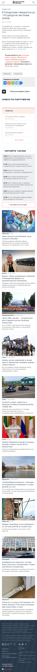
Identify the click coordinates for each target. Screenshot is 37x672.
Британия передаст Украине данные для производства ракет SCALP (18, 192)
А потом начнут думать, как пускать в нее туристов (18, 527)
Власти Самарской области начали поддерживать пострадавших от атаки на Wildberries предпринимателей (17, 158)
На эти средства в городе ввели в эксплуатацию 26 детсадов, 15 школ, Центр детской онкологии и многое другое (18, 487)
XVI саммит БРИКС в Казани (15, 118)
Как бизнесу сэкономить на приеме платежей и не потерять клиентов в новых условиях (18, 566)
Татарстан (17, 74)
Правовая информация (9, 653)
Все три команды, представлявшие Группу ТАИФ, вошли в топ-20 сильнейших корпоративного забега (18, 365)
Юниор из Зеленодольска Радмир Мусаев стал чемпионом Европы (18, 446)
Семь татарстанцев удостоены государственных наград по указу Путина (17, 165)
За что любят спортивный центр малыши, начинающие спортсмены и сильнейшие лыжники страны (17, 323)
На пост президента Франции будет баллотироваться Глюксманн (17, 198)
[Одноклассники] (9, 83)
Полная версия (7, 664)
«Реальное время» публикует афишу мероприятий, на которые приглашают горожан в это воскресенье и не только (16, 240)
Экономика (5, 559)
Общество (6, 9)
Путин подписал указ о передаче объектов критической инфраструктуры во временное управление (18, 185)
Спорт (4, 357)
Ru (20, 648)
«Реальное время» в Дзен (20, 91)
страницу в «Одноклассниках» (15, 60)
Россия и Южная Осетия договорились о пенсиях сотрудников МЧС (18, 171)
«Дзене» (15, 66)
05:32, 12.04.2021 (7, 22)
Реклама (4, 651)
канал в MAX (10, 59)
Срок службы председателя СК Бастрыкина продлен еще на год (15, 177)
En (23, 648)
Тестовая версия (7, 666)
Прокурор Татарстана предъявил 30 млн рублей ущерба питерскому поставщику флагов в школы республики (18, 281)
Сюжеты (9, 111)
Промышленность (8, 315)
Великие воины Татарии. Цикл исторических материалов (15, 125)
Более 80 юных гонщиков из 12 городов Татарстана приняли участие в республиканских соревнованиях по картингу (17, 407)
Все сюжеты (19, 140)
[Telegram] (16, 83)
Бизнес (4, 273)
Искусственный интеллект (14, 134)
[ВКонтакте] (5, 83)
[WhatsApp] (13, 83)
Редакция (5, 649)
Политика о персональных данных (9, 656)
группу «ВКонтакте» (19, 57)
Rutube (7, 66)
